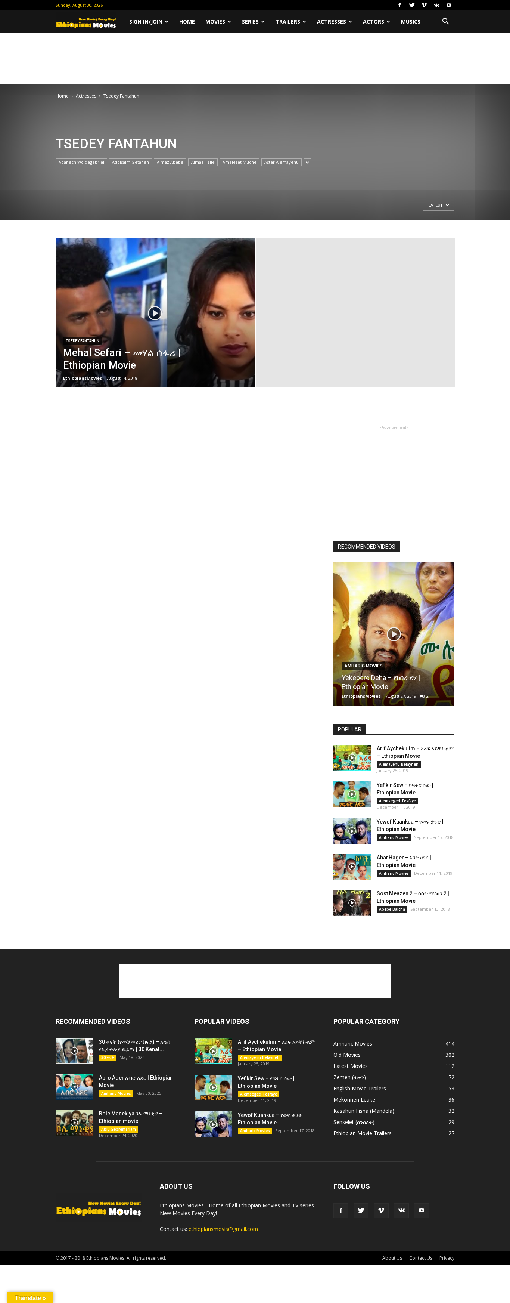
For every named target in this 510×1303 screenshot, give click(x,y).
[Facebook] (399, 5)
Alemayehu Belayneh (399, 764)
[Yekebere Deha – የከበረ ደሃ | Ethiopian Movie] (393, 636)
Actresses (331, 21)
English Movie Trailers (359, 1088)
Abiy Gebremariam (118, 1129)
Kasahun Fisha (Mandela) (363, 1110)
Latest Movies (350, 1065)
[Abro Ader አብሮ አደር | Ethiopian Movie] (74, 1087)
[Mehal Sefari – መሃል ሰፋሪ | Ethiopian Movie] (155, 324)
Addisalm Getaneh (130, 162)
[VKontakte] (436, 5)
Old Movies (347, 1054)
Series (250, 21)
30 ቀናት (107, 1057)
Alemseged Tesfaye (397, 800)
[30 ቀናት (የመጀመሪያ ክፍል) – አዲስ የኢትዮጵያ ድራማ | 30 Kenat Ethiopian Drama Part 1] (74, 1051)
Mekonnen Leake (354, 1099)
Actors (373, 21)
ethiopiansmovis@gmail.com (223, 1228)
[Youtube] (448, 5)
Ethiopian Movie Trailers (362, 1133)
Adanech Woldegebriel (81, 162)
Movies (215, 21)
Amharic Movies (363, 666)
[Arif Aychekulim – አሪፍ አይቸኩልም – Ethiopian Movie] (352, 758)
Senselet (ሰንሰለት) (353, 1122)
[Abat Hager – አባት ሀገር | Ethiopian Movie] (352, 867)
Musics (410, 21)
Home (187, 21)
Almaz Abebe (170, 162)
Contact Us (420, 1258)
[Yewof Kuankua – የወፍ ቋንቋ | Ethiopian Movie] (352, 831)
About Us (392, 1258)
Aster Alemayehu (281, 162)
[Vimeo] (424, 5)
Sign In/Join (145, 21)
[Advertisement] (255, 58)
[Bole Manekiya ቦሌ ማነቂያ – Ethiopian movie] (74, 1123)
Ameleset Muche (239, 162)
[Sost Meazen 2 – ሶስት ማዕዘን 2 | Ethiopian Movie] (352, 903)
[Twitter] (411, 5)
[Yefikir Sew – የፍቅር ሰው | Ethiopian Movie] (352, 794)
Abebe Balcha (392, 909)
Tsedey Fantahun (82, 341)
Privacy (446, 1258)
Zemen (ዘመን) (349, 1077)
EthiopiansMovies (82, 378)
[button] (445, 22)
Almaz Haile (203, 162)
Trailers (288, 21)
